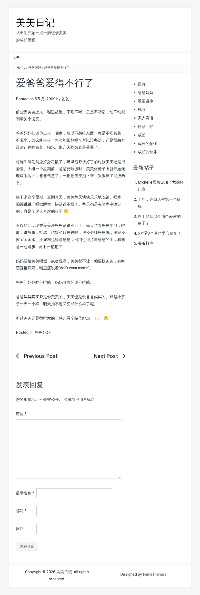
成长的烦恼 (147, 143)
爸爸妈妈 (34, 67)
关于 (16, 58)
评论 (21, 414)
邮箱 (21, 511)
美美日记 (35, 23)
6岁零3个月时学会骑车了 (159, 233)
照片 (142, 84)
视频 (142, 109)
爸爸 (65, 99)
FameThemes (154, 574)
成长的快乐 (147, 152)
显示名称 (25, 493)
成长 (142, 135)
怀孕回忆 (145, 126)
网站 (20, 528)
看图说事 (145, 101)
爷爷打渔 (145, 243)
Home (21, 67)
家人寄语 (145, 118)
